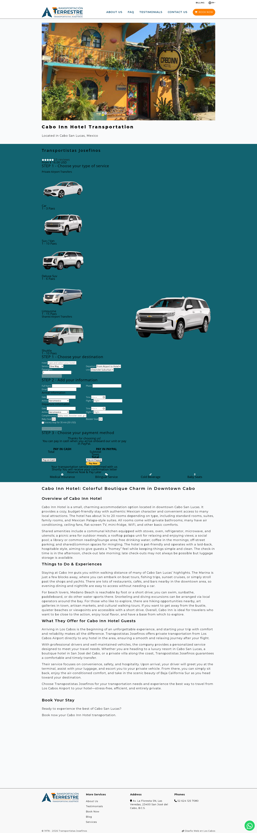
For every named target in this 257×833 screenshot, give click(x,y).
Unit (88, 369)
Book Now (92, 811)
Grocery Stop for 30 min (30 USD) (60, 422)
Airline (45, 400)
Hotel (44, 362)
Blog (89, 816)
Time (88, 397)
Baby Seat (46, 419)
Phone (89, 386)
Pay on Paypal (94, 460)
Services (91, 822)
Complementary (49, 415)
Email (44, 389)
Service (45, 366)
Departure (91, 366)
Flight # (89, 400)
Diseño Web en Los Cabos (200, 831)
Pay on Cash (49, 460)
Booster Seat (92, 419)
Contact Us (177, 12)
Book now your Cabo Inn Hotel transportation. (79, 715)
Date (44, 397)
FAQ (131, 12)
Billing (200, 2)
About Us (114, 12)
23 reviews (62, 159)
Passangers (47, 369)
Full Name (46, 386)
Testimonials (150, 12)
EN (212, 3)
